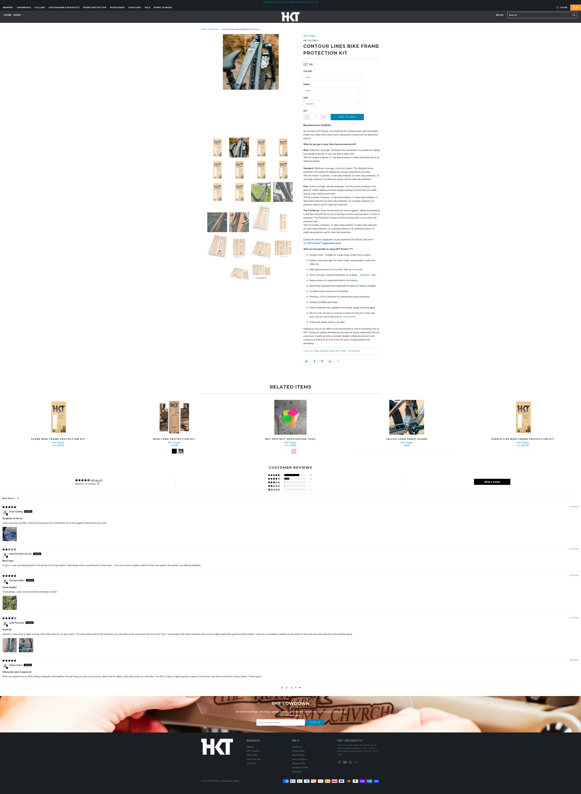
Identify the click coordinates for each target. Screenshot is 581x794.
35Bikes (250, 746)
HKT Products (253, 750)
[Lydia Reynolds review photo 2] (26, 645)
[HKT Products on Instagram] (350, 762)
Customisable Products (64, 7)
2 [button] (286, 687)
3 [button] (291, 687)
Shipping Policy (299, 763)
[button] (274, 475)
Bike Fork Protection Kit (174, 417)
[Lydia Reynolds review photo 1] (9, 645)
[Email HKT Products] (356, 762)
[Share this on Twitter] (306, 361)
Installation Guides (300, 767)
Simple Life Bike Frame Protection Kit (523, 417)
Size (305, 97)
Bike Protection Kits (324, 350)
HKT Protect (309, 35)
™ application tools (330, 243)
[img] (9, 506)
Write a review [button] (492, 482)
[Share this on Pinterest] (322, 361)
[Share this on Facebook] (314, 361)
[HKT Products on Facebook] (339, 762)
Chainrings (24, 7)
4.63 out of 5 (96, 480)
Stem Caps (134, 7)
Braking (8, 7)
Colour (307, 71)
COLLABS (39, 7)
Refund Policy (298, 754)
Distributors (297, 771)
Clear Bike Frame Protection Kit (58, 417)
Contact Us (297, 746)
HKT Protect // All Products (347, 350)
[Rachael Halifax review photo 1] (9, 603)
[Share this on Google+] (330, 361)
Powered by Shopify (230, 780)
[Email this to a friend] (338, 361)
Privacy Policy (298, 750)
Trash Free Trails (254, 759)
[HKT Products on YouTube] (345, 762)
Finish (306, 84)
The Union (251, 763)
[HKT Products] (290, 17)
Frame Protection (94, 7)
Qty (305, 110)
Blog (500, 15)
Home (7, 15)
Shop (17, 15)
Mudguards (117, 7)
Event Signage (163, 7)
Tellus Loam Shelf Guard (406, 417)
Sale (147, 7)
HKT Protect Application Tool (290, 417)
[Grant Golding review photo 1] (9, 534)
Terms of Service (299, 759)
